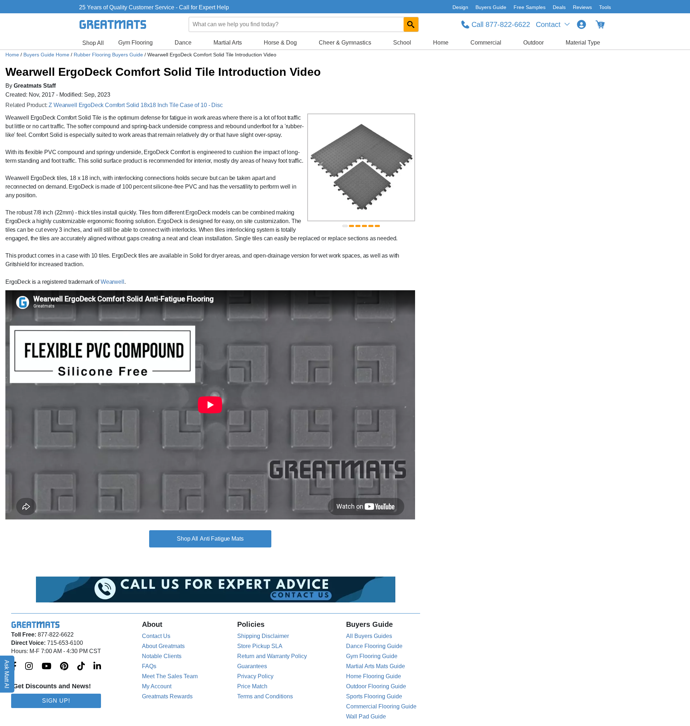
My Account (156, 686)
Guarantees (252, 666)
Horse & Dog (280, 43)
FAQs (149, 666)
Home (440, 43)
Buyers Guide (490, 7)
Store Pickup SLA (259, 646)
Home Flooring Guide (373, 676)
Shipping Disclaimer (263, 636)
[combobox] (304, 24)
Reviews (582, 7)
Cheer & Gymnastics (345, 43)
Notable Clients (161, 656)
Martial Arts (227, 43)
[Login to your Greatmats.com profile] (581, 24)
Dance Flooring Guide (374, 646)
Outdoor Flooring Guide (376, 686)
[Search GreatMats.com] (411, 24)
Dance (183, 43)
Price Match (252, 686)
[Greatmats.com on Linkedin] (97, 667)
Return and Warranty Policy (272, 656)
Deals (559, 7)
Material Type (583, 43)
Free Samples (530, 7)
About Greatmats (163, 646)
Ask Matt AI (7, 674)
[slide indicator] (345, 226)
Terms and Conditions (265, 696)
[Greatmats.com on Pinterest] (64, 667)
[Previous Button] (319, 167)
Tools (605, 7)
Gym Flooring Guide (371, 656)
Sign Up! (56, 701)
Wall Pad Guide (366, 716)
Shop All (93, 43)
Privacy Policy (255, 676)
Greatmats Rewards (167, 696)
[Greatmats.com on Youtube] (46, 667)
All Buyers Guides (369, 636)
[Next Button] (402, 167)
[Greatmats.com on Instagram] (29, 667)
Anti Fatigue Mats (221, 539)
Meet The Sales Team (170, 676)
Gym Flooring (135, 43)
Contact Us (156, 636)
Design (460, 7)
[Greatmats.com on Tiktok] (81, 667)
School (402, 43)
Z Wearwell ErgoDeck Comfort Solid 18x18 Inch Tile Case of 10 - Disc (135, 105)
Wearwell (112, 282)
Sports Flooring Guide (374, 696)
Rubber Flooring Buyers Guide (109, 54)
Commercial (485, 43)
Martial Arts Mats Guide (375, 666)
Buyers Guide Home (47, 54)
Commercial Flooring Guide (381, 706)
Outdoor (533, 43)
